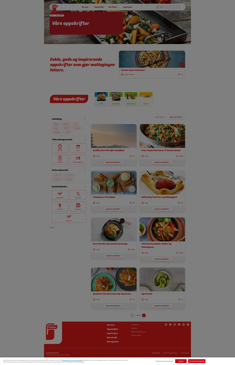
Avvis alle (181, 361)
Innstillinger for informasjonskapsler (164, 361)
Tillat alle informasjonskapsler (196, 361)
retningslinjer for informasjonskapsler (72, 360)
